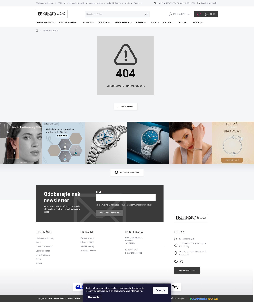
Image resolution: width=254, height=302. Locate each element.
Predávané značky (88, 251)
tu (141, 291)
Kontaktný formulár (187, 270)
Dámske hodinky (87, 246)
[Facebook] (176, 261)
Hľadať (146, 14)
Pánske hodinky (87, 242)
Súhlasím (160, 290)
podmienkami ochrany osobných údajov (135, 205)
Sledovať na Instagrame (129, 172)
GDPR (60, 3)
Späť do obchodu (128, 106)
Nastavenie (93, 297)
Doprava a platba (96, 3)
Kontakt (136, 3)
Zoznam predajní (87, 238)
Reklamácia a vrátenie (76, 3)
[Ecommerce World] (203, 298)
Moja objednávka (114, 3)
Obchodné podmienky (45, 3)
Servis (127, 3)
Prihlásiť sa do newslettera (110, 213)
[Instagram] (181, 261)
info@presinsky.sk (186, 239)
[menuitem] (46, 23)
